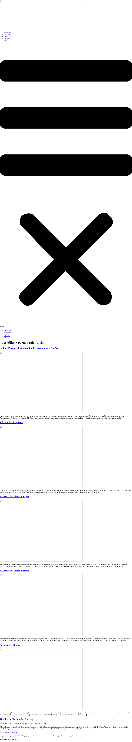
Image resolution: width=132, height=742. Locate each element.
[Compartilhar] (125, 2)
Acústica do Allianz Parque (14, 496)
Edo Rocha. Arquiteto (11, 422)
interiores (7, 38)
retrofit (6, 36)
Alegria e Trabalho (10, 645)
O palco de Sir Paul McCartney (16, 719)
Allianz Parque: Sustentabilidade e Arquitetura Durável (29, 348)
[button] (66, 185)
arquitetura (7, 33)
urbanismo (7, 34)
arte (5, 40)
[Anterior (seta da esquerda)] (3, 371)
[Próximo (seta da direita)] (128, 371)
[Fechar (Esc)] (129, 2)
